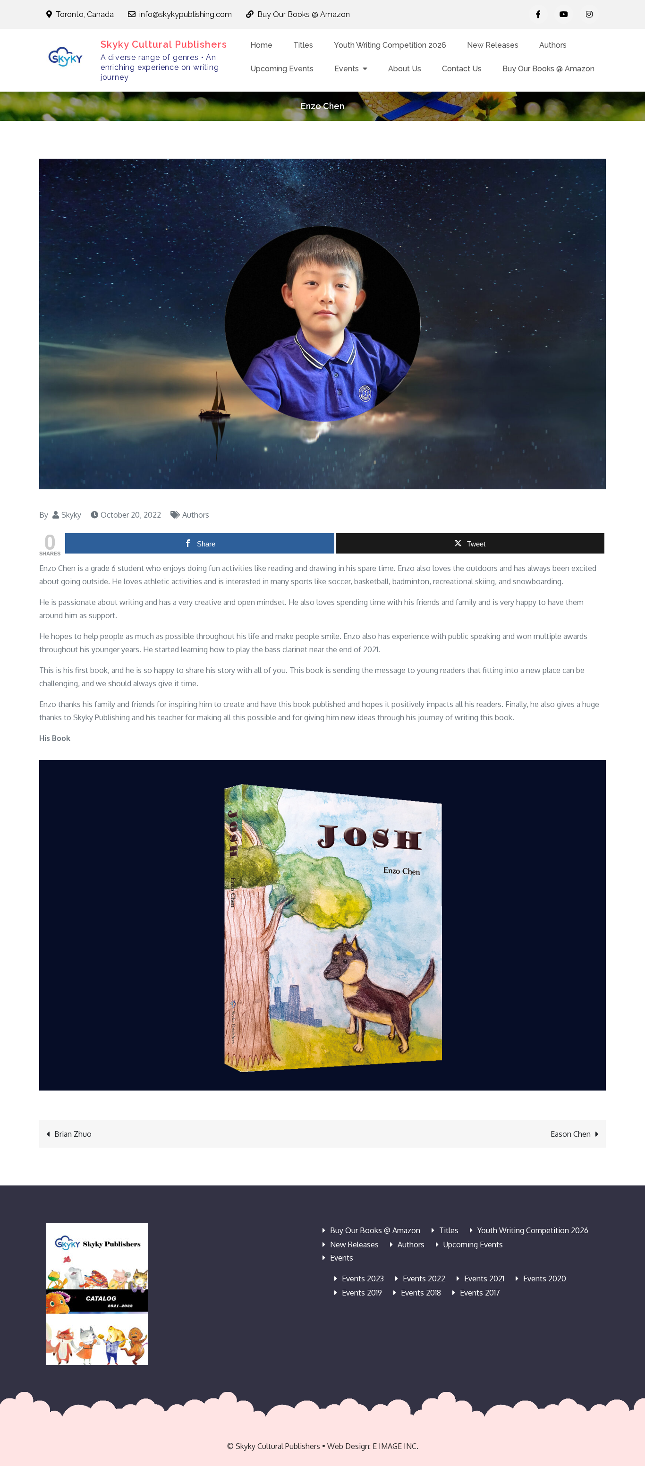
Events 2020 (544, 1278)
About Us (404, 68)
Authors (553, 45)
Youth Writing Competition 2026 (390, 45)
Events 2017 (480, 1292)
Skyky (71, 515)
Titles (303, 45)
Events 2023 (363, 1278)
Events (346, 68)
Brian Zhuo (73, 1134)
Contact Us (462, 68)
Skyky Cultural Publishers (164, 44)
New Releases (492, 45)
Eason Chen (571, 1134)
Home (261, 45)
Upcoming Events (282, 68)
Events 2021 (484, 1278)
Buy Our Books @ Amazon (303, 14)
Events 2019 (362, 1292)
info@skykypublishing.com (185, 14)
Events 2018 (421, 1292)
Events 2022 (424, 1278)
